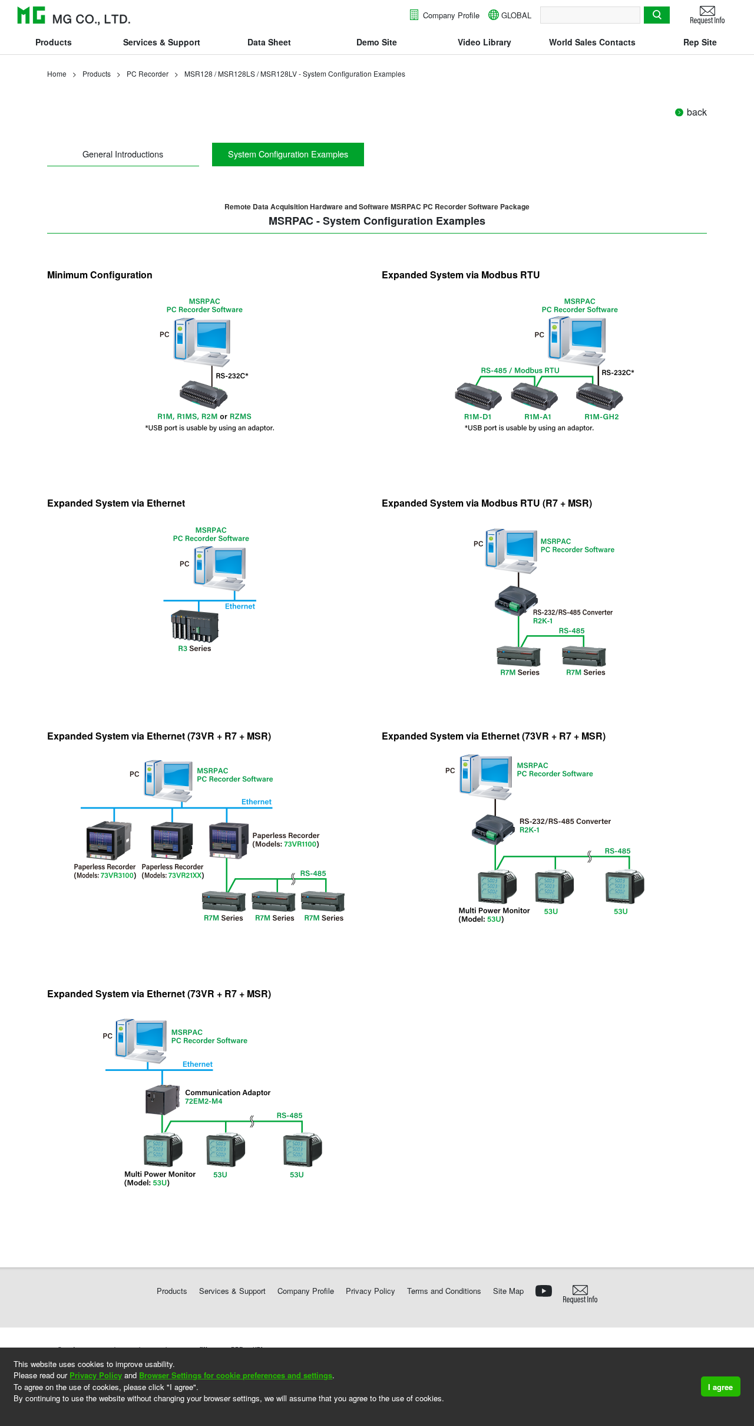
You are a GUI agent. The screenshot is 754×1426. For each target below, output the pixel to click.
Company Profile (450, 15)
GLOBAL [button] (516, 15)
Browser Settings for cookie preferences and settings (235, 1375)
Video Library (484, 42)
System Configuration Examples (288, 153)
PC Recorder (147, 73)
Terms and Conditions (444, 1290)
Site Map (508, 1290)
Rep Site (700, 42)
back (697, 112)
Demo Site (376, 42)
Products (53, 42)
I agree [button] (720, 1386)
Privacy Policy (96, 1375)
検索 (656, 15)
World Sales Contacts (592, 42)
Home (57, 73)
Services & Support (161, 42)
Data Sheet (269, 42)
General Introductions (122, 153)
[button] (15, 1413)
